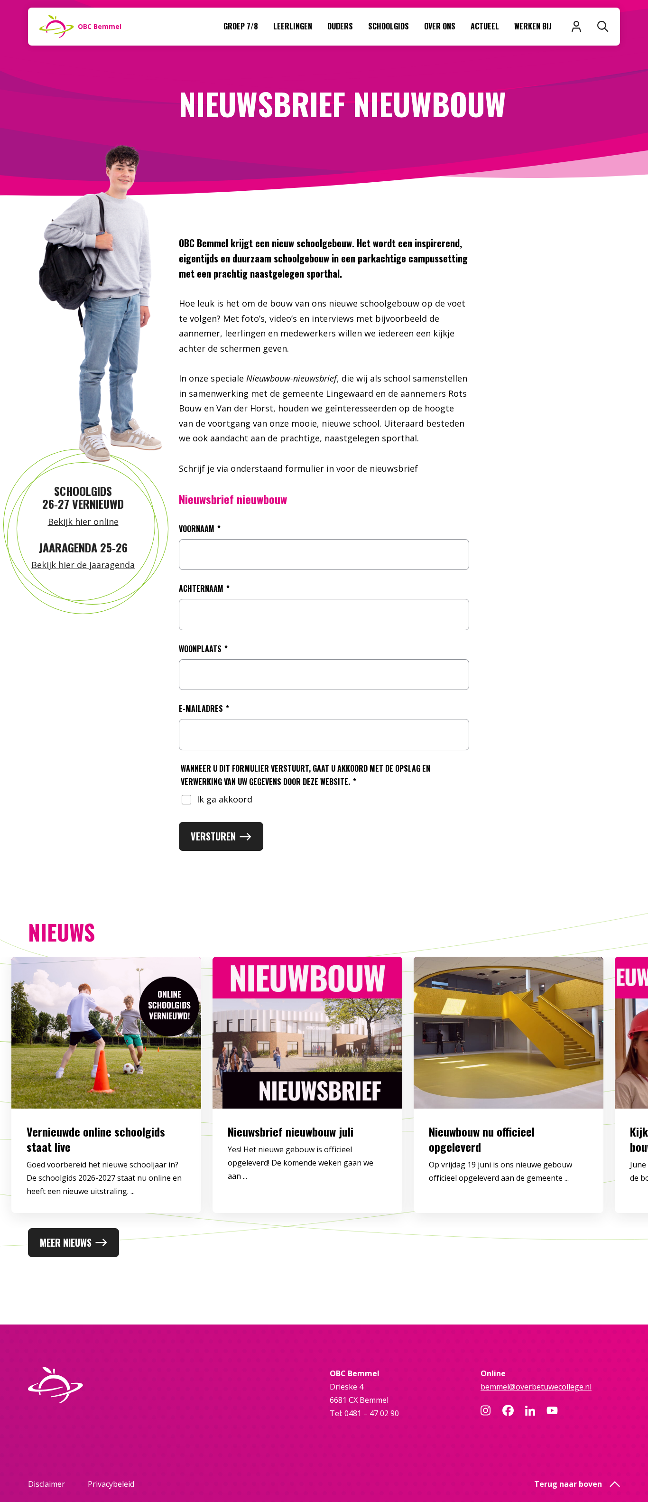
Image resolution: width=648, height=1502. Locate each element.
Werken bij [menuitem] (533, 26)
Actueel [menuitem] (485, 26)
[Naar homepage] (97, 1385)
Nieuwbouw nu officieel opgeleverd (482, 1139)
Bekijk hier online (83, 521)
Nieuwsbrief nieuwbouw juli (290, 1131)
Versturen (213, 836)
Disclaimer (46, 1484)
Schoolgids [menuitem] (388, 26)
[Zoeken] (603, 26)
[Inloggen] (576, 26)
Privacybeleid (111, 1484)
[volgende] (610, 1092)
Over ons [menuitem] (439, 26)
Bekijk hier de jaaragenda (83, 564)
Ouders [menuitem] (340, 26)
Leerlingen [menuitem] (292, 26)
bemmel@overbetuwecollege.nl (536, 1386)
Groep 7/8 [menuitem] (240, 26)
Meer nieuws (66, 1242)
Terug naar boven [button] (568, 1484)
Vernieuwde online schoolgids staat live (96, 1139)
